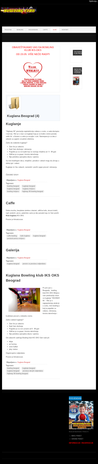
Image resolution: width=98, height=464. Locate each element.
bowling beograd (13, 368)
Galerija (12, 250)
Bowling (20, 29)
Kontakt (65, 29)
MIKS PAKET (76, 436)
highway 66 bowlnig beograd (32, 191)
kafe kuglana (25, 236)
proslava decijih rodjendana (33, 371)
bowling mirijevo (13, 191)
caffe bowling (12, 236)
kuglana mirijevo (29, 189)
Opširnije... (93, 1)
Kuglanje (13, 124)
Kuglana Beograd (23, 180)
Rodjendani (33, 29)
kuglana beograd (13, 189)
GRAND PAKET (77, 439)
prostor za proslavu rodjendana (34, 264)
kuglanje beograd (28, 186)
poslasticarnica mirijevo (15, 238)
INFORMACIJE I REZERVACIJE (81, 443)
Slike (55, 29)
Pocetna (8, 29)
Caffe (45, 29)
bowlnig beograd (13, 186)
